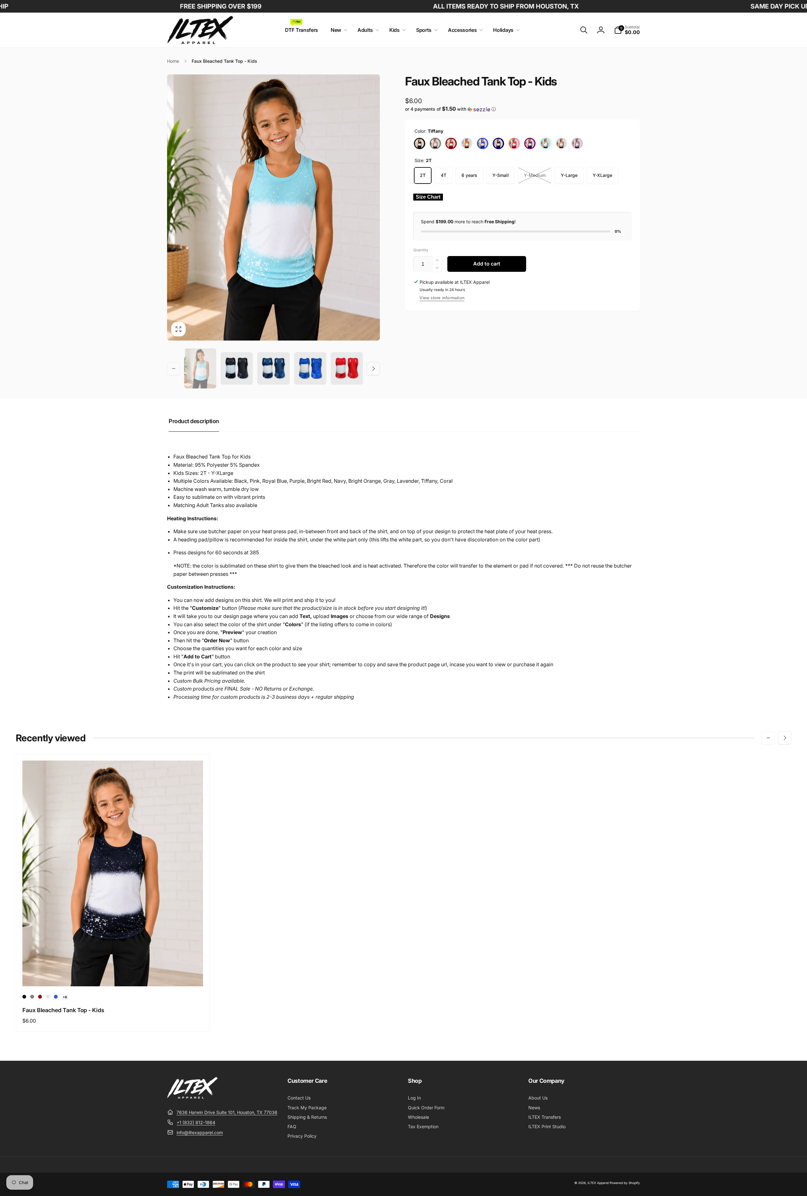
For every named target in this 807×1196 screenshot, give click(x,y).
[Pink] (514, 143)
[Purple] (530, 143)
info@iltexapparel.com (200, 1132)
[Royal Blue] (482, 143)
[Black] (419, 143)
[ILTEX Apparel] (192, 1097)
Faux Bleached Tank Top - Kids (63, 1010)
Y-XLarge (602, 175)
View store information (442, 297)
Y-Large (569, 175)
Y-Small (500, 175)
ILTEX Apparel (598, 1183)
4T (443, 175)
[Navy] (498, 143)
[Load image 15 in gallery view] (347, 368)
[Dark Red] (451, 143)
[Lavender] (577, 143)
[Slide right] (373, 368)
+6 (65, 997)
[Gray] (435, 143)
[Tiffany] (545, 143)
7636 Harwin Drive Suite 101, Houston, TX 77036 (227, 1112)
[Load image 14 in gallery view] (310, 368)
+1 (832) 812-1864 (196, 1122)
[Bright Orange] (467, 143)
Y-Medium (535, 175)
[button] (338, 30)
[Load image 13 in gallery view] (273, 368)
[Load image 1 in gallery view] (200, 368)
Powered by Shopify (625, 1183)
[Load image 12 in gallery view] (237, 368)
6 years (469, 175)
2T (423, 175)
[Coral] (561, 143)
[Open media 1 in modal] (273, 207)
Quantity (420, 250)
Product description (194, 421)
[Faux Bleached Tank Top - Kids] (113, 975)
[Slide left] (173, 368)
